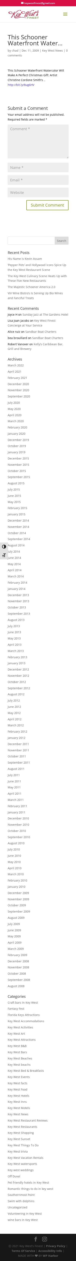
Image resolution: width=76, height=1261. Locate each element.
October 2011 (17, 756)
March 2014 (16, 576)
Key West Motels (19, 1108)
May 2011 (14, 787)
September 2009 (19, 911)
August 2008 (16, 986)
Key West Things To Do (23, 1145)
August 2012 (16, 694)
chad (15, 50)
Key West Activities (20, 1027)
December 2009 (18, 893)
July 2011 (14, 775)
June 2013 (14, 632)
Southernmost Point (21, 1195)
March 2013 (16, 651)
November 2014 (18, 527)
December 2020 (18, 384)
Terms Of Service (23, 1251)
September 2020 (19, 396)
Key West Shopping (21, 1133)
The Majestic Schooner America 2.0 (31, 287)
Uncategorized (17, 1207)
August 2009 (16, 918)
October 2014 (17, 533)
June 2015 (14, 496)
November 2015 (18, 465)
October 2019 (17, 446)
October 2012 (17, 682)
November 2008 (18, 967)
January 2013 (16, 663)
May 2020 (14, 409)
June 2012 (14, 707)
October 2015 (17, 471)
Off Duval (14, 1176)
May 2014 (14, 564)
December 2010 (18, 818)
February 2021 (17, 378)
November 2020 (18, 390)
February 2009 (17, 955)
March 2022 (16, 365)
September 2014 (19, 539)
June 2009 (14, 930)
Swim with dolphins (21, 1201)
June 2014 (14, 558)
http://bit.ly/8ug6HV (21, 85)
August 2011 (16, 769)
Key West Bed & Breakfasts (26, 1071)
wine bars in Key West (23, 1220)
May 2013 (14, 638)
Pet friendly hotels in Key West (28, 1182)
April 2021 (14, 371)
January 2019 (16, 452)
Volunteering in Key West (25, 1213)
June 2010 (14, 856)
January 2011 (16, 812)
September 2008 (19, 980)
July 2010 (14, 849)
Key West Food (17, 1089)
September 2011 (19, 762)
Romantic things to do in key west (30, 1189)
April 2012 (14, 719)
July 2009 (14, 924)
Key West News (52, 50)
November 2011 (18, 750)
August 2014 (16, 545)
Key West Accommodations (26, 1021)
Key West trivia (18, 1151)
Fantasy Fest (16, 1008)
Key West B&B (17, 1046)
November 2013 (18, 601)
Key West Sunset (19, 1139)
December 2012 (18, 669)
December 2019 (18, 440)
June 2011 (14, 781)
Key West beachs (19, 1065)
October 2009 (17, 905)
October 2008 (17, 973)
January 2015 (16, 514)
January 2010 (16, 887)
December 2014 (18, 520)
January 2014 (16, 589)
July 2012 (14, 700)
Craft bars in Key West (23, 1002)
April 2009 (14, 942)
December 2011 (18, 744)
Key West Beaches (20, 1058)
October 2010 (17, 831)
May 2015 (14, 502)
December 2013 (18, 595)
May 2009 (14, 936)
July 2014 (14, 551)
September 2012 (19, 688)
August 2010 (16, 843)
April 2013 (14, 645)
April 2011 (14, 793)
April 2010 (14, 868)
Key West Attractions (22, 1040)
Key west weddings (21, 1170)
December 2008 (18, 961)
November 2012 (18, 676)
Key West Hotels (18, 1096)
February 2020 (17, 427)
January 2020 (16, 434)
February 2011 (17, 806)
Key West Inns (17, 1102)
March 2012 (16, 725)
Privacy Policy (55, 1246)
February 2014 (17, 582)
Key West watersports (22, 1164)
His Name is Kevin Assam (25, 259)
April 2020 (14, 415)
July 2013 (14, 626)
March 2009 (16, 949)
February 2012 (17, 731)
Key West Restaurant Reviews (28, 1120)
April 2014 (14, 570)
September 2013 (19, 613)
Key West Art (16, 1033)
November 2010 (18, 824)
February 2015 (17, 508)
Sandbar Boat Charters (40, 332)
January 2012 (16, 738)
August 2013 (16, 620)
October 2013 (17, 607)
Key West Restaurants (22, 1127)
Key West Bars (17, 1052)
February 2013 (17, 657)
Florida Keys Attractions (24, 1015)
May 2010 (14, 862)
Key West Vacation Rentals (25, 1158)
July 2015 (14, 489)
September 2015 (19, 477)
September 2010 (19, 837)
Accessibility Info (50, 1251)
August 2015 (16, 483)
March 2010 (16, 874)
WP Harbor (50, 1256)
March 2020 (16, 421)
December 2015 (18, 458)
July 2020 (14, 402)
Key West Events (19, 1077)
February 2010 (17, 880)
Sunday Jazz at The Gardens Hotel (45, 314)
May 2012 (14, 713)
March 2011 (16, 800)
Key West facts (17, 1083)
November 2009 (18, 899)
